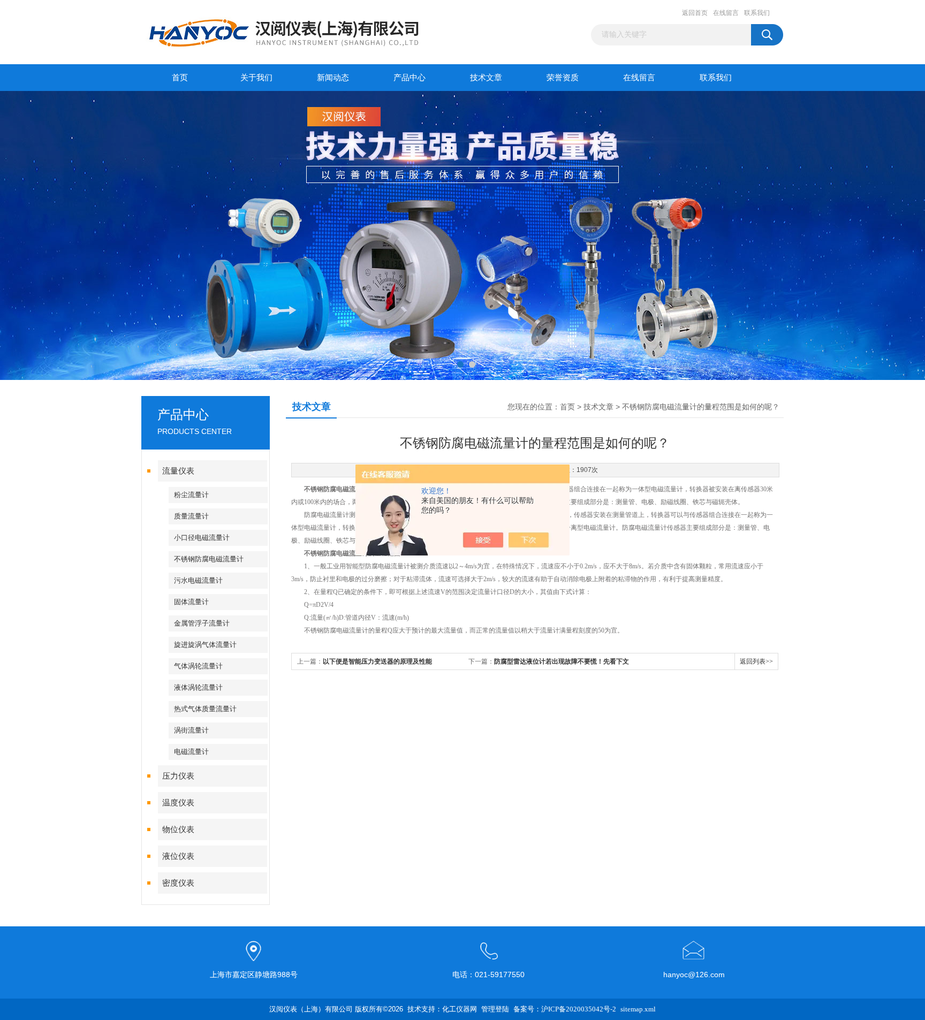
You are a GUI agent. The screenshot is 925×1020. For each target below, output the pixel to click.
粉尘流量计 (191, 495)
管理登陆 (495, 1009)
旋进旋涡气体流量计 (205, 645)
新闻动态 (333, 77)
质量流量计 (191, 516)
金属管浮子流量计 (202, 623)
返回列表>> (756, 661)
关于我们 (256, 77)
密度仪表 (178, 883)
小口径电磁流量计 (202, 538)
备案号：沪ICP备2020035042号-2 (564, 1009)
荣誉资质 (563, 77)
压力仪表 (178, 776)
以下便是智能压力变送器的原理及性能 (377, 661)
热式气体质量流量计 (205, 709)
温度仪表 (178, 802)
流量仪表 (178, 471)
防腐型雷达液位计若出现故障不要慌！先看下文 (561, 661)
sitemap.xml (638, 1009)
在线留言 (726, 13)
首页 (180, 77)
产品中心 (409, 77)
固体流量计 (191, 602)
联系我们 (757, 13)
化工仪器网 (459, 1009)
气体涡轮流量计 (198, 666)
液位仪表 (178, 856)
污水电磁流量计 (198, 580)
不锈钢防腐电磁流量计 (209, 559)
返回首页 (695, 13)
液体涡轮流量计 (198, 687)
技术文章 (486, 77)
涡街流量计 (191, 730)
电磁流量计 (191, 752)
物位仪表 (178, 829)
